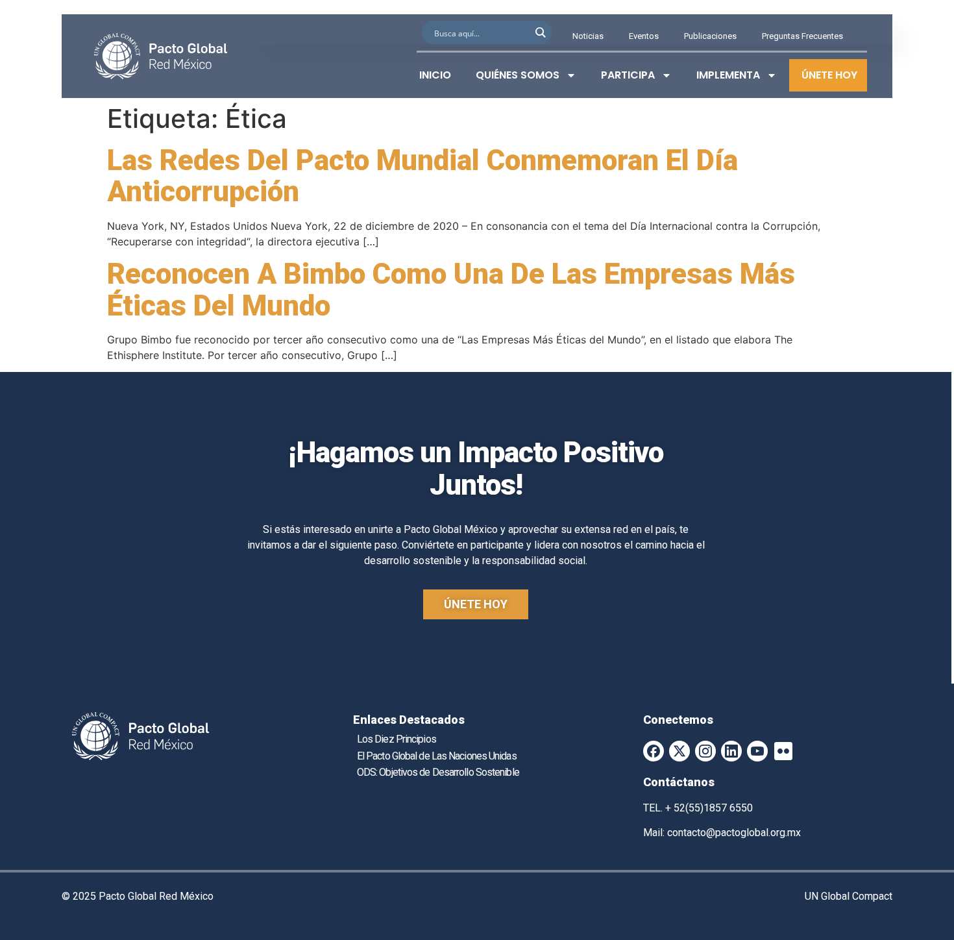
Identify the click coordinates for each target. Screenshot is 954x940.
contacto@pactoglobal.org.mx (734, 832)
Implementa (728, 75)
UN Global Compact (848, 896)
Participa (628, 75)
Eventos (644, 36)
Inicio (435, 75)
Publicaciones (710, 36)
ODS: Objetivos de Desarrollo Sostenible (438, 772)
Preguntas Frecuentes (802, 36)
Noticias (588, 36)
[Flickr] (783, 751)
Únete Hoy (829, 75)
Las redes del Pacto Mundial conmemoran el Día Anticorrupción (422, 175)
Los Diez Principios (396, 739)
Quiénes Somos (517, 75)
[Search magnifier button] (539, 32)
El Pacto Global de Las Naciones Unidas (437, 756)
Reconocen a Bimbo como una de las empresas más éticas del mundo (451, 289)
